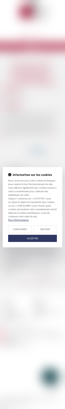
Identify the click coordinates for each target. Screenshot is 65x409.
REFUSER (45, 229)
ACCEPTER (32, 238)
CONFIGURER (20, 229)
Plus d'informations (18, 220)
